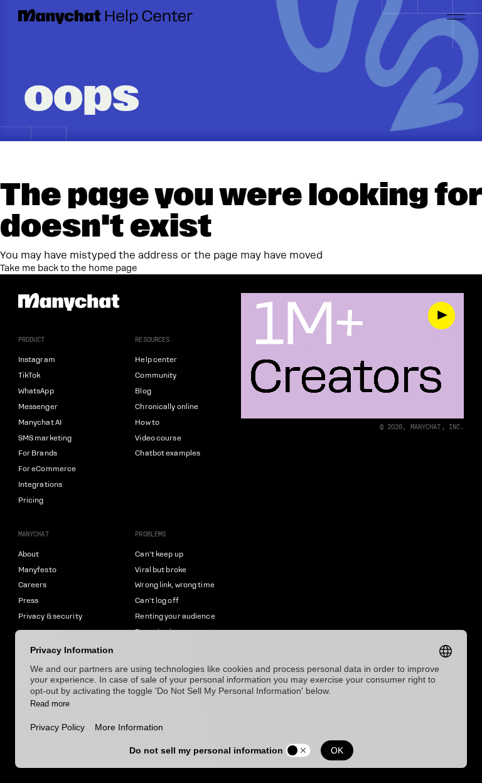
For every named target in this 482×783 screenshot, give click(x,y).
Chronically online (166, 407)
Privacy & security (50, 616)
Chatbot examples (167, 453)
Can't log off (156, 601)
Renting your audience (175, 616)
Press (28, 601)
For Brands (37, 453)
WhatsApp (36, 391)
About (29, 554)
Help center (156, 360)
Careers (32, 585)
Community (155, 375)
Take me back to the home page (68, 268)
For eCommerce (47, 469)
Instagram (36, 360)
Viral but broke (160, 570)
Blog (143, 391)
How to (147, 422)
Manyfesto (37, 570)
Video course (158, 438)
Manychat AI (40, 422)
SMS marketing (45, 438)
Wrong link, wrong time (174, 585)
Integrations (40, 485)
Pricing (31, 500)
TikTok (29, 375)
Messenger (38, 407)
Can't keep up (159, 554)
